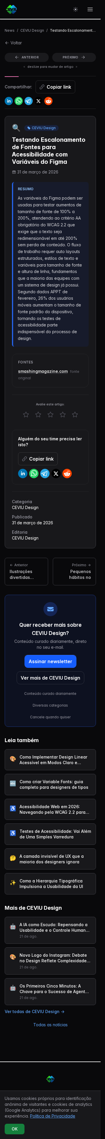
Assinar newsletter (50, 661)
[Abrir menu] (90, 9)
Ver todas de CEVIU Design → (34, 1011)
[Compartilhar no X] (38, 101)
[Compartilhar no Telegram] (28, 101)
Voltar (16, 42)
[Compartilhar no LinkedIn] (9, 101)
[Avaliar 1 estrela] (26, 414)
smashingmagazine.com (43, 371)
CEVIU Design (32, 30)
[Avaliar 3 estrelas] (50, 414)
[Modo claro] (75, 9)
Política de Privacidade (52, 1115)
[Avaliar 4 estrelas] (63, 414)
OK (15, 1128)
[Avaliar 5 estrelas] (75, 414)
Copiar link (59, 87)
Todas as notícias (50, 1024)
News (10, 30)
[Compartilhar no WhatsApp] (19, 101)
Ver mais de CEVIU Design (50, 678)
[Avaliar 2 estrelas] (38, 414)
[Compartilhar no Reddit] (48, 101)
